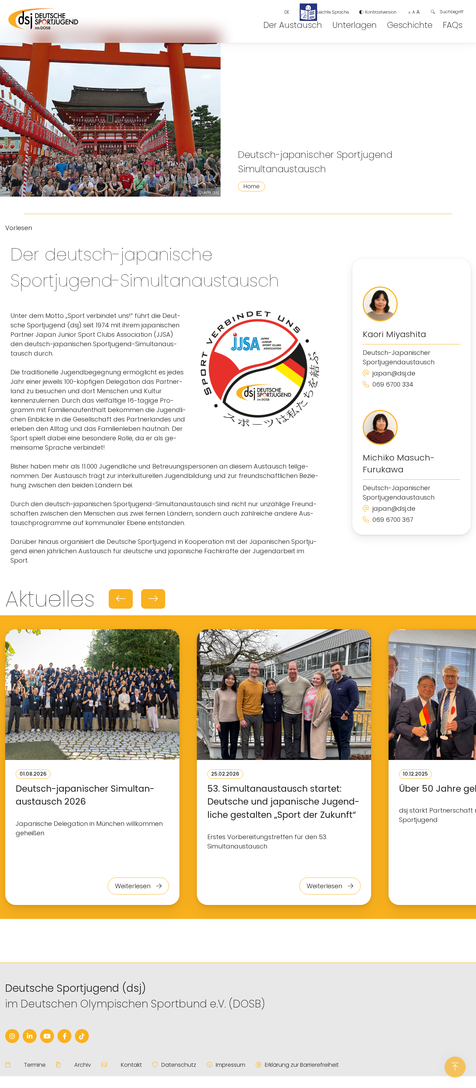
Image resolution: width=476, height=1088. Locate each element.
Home (252, 186)
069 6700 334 (393, 384)
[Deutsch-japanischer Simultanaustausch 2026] (92, 695)
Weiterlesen (133, 886)
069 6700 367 (393, 519)
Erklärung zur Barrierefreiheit (302, 1065)
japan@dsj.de (394, 373)
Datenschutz (178, 1065)
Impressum (230, 1065)
